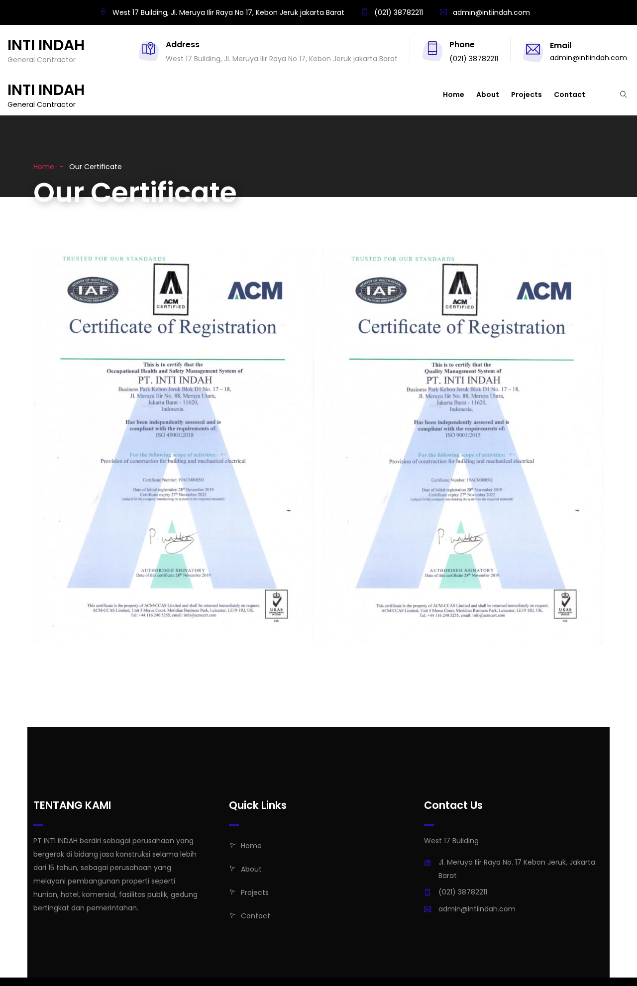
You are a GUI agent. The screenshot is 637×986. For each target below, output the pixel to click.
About (487, 94)
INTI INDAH (46, 45)
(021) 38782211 (397, 12)
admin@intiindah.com (491, 12)
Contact (569, 94)
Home (453, 94)
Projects (526, 94)
